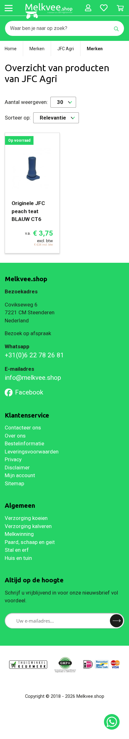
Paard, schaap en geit (30, 542)
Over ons (15, 436)
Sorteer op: (18, 118)
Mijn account (20, 475)
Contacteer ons (23, 427)
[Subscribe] (116, 620)
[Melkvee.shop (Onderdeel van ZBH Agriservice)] (48, 11)
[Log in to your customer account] (88, 8)
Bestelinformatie (24, 443)
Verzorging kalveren (28, 526)
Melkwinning (19, 534)
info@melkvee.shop (33, 377)
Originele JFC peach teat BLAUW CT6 (28, 211)
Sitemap (14, 483)
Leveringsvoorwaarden (32, 451)
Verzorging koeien (26, 518)
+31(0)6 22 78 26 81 (34, 355)
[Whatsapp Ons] (112, 722)
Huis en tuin (18, 558)
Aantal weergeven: (26, 102)
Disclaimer (17, 467)
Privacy (13, 459)
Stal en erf (17, 550)
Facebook (29, 392)
